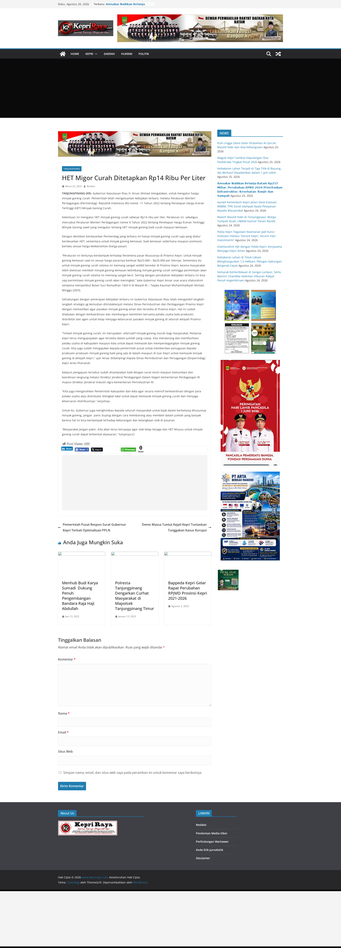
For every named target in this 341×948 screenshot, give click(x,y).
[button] (95, 54)
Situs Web (65, 751)
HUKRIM (126, 54)
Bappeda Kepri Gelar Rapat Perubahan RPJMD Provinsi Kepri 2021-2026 (187, 590)
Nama (64, 713)
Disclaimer (203, 858)
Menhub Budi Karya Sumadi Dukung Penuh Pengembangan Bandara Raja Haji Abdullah (80, 595)
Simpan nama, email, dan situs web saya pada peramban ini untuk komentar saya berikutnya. (132, 772)
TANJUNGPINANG (72, 168)
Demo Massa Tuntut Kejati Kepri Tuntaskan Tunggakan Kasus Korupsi (174, 527)
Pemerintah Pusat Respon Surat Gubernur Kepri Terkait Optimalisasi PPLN (94, 527)
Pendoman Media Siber (211, 833)
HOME (75, 54)
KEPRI (89, 54)
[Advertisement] (170, 88)
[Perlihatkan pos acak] (278, 54)
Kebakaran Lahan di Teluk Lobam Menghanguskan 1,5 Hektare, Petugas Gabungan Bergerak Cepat (249, 261)
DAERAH (109, 54)
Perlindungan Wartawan (212, 841)
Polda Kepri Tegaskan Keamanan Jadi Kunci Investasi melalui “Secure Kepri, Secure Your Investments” (246, 236)
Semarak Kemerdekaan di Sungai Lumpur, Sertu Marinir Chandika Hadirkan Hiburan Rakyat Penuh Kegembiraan (249, 276)
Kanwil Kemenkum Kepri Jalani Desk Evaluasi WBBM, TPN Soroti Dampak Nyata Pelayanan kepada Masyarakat (247, 206)
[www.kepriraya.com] (62, 54)
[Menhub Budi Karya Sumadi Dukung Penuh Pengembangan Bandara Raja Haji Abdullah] (81, 554)
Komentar (67, 659)
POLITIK (144, 54)
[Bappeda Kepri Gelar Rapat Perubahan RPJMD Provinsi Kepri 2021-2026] (187, 554)
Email (63, 732)
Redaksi (91, 186)
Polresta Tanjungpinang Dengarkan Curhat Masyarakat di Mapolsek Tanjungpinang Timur (134, 595)
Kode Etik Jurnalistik (209, 850)
